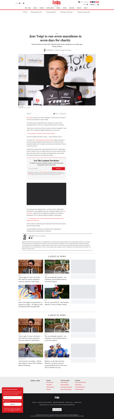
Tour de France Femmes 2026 (83, 12)
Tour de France (49, 382)
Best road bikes (64, 382)
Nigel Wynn (51, 50)
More (85, 7)
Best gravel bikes (65, 384)
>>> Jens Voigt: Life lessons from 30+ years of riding (40, 133)
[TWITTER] (30, 238)
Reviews (42, 7)
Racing (35, 7)
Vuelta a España (50, 387)
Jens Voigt (29, 117)
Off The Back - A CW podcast (66, 12)
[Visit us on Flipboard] (98, 2)
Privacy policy (69, 402)
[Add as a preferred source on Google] (57, 409)
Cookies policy (78, 402)
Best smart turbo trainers (66, 387)
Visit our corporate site (74, 414)
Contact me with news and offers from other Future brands (13, 401)
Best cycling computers (66, 389)
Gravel (65, 7)
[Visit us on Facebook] (94, 2)
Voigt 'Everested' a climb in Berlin (44, 140)
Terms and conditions (58, 402)
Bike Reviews (78, 384)
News (29, 7)
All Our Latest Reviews (80, 382)
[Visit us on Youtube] (96, 2)
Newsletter (64, 113)
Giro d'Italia (49, 384)
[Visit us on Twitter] (92, 2)
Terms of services (43, 172)
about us (34, 402)
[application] (46, 194)
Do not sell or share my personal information (62, 404)
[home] (26, 8)
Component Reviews (80, 387)
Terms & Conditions (11, 410)
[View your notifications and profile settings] (23, 3)
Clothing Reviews (79, 389)
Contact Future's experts (45, 402)
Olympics (48, 389)
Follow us (57, 113)
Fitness (58, 7)
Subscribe (92, 4)
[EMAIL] (32, 238)
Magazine (71, 7)
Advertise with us (44, 404)
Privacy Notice (31, 173)
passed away (81, 245)
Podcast (79, 7)
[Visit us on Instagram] (90, 2)
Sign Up (12, 404)
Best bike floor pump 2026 (36, 12)
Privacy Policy (17, 409)
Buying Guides (50, 7)
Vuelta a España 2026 (51, 12)
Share (30, 113)
